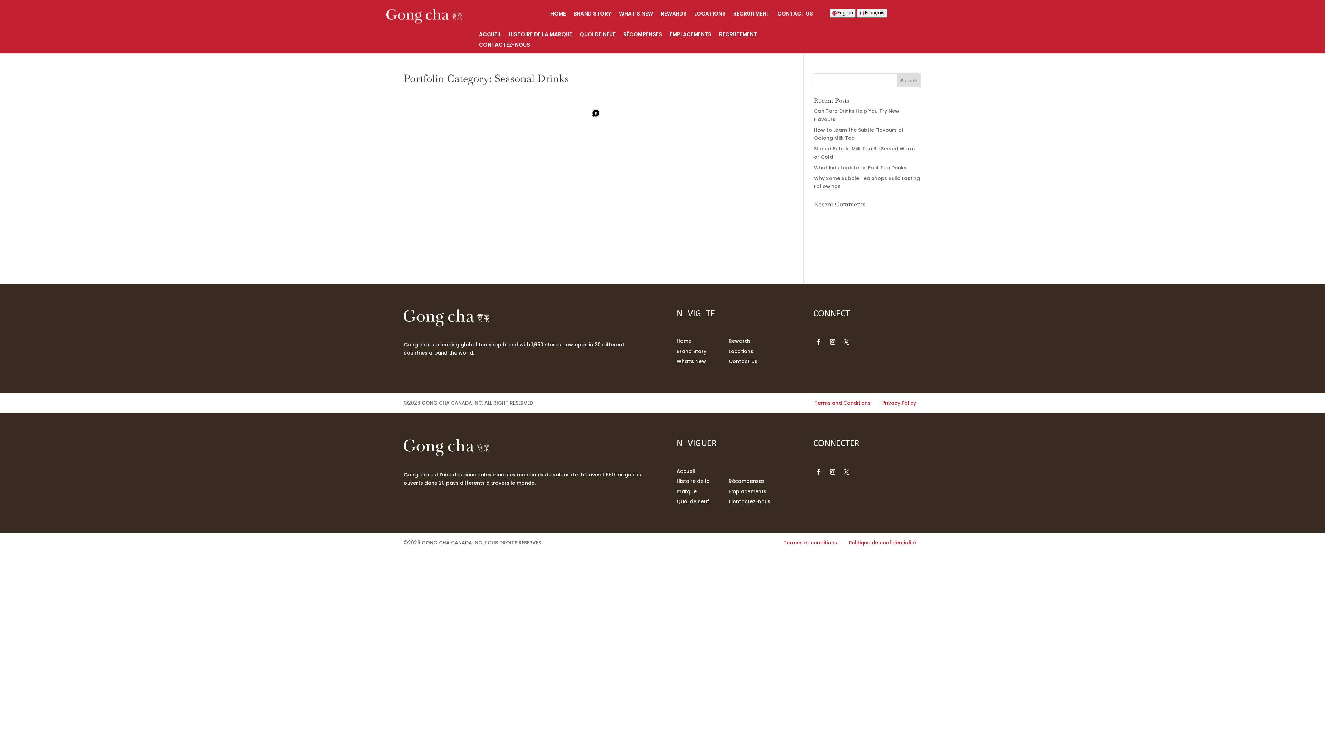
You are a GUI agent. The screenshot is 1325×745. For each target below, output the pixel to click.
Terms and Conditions (843, 402)
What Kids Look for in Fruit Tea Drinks (860, 167)
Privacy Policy (899, 402)
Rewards (674, 14)
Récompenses (642, 35)
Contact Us (795, 14)
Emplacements (690, 35)
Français (874, 13)
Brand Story (592, 14)
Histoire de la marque (540, 35)
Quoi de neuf (598, 35)
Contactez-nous (504, 45)
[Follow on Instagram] (832, 341)
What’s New (636, 14)
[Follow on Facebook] (818, 341)
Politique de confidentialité (882, 542)
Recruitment (751, 14)
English (845, 13)
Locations (710, 14)
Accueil (490, 35)
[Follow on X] (846, 341)
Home (558, 14)
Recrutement (738, 35)
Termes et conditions (810, 542)
